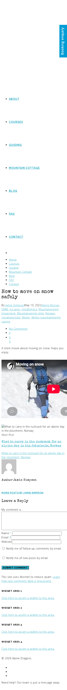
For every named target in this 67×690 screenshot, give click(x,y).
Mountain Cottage (20, 272)
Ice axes (15, 309)
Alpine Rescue (50, 305)
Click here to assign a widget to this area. (28, 598)
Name (6, 533)
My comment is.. (12, 509)
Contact (14, 284)
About (13, 259)
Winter (26, 317)
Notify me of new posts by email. (27, 558)
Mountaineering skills (30, 313)
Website (6, 541)
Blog (12, 276)
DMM (4, 309)
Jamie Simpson (15, 305)
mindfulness (29, 309)
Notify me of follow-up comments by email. (34, 548)
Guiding (14, 267)
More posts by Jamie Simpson (22, 492)
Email (6, 537)
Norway (50, 313)
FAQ (11, 280)
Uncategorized (10, 317)
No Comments (18, 328)
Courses (14, 263)
